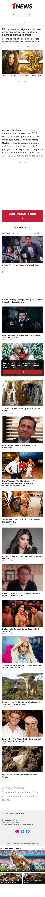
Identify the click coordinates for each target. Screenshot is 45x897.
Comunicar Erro (20, 227)
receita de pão (15, 796)
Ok (22, 372)
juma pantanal (13, 792)
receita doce (31, 796)
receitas (6, 800)
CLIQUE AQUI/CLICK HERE (26, 824)
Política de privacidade (16, 813)
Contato (5, 813)
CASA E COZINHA (15, 788)
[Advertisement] (22, 104)
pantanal (25, 792)
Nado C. (36, 47)
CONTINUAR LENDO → (22, 215)
